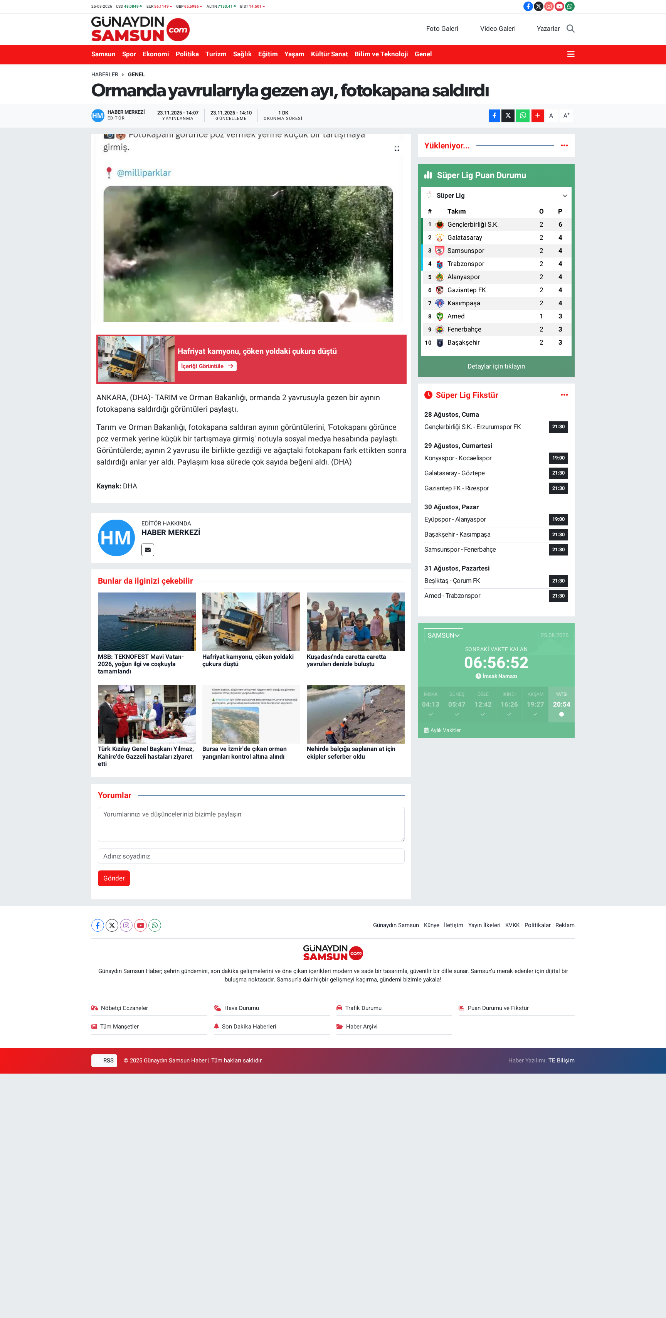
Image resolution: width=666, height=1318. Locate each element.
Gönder (114, 878)
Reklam (565, 925)
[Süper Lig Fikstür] (564, 395)
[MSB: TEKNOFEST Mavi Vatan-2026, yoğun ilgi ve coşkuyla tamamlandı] (147, 621)
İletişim (453, 925)
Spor (129, 54)
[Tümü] (564, 145)
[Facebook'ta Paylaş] (494, 115)
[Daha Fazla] (537, 115)
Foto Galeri (442, 28)
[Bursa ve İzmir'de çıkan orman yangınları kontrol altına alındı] (251, 713)
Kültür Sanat (329, 54)
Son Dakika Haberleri (249, 1026)
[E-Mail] (147, 550)
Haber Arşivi (362, 1026)
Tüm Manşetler (119, 1026)
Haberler (104, 74)
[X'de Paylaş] (508, 115)
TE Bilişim (561, 1060)
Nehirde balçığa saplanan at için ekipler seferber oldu (351, 752)
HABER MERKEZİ (170, 532)
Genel (423, 54)
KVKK (512, 925)
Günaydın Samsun (396, 925)
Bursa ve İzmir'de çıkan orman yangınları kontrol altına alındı (244, 752)
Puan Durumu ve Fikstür (498, 1008)
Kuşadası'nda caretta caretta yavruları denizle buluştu (346, 660)
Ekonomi (156, 54)
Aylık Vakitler (446, 730)
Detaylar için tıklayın (496, 366)
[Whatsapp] (154, 925)
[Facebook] (97, 925)
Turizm (216, 54)
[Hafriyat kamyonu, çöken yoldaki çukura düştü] (251, 621)
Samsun (103, 54)
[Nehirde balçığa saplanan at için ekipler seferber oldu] (356, 713)
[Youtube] (140, 925)
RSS (108, 1060)
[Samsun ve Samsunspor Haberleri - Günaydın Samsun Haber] (140, 28)
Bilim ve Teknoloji (381, 54)
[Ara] (571, 29)
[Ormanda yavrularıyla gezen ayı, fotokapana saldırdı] (251, 228)
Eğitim (268, 54)
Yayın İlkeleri (484, 925)
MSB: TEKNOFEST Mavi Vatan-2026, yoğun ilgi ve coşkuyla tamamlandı (141, 664)
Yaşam (294, 54)
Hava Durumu (241, 1008)
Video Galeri (498, 28)
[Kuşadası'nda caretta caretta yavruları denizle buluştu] (356, 621)
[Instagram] (126, 925)
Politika (187, 54)
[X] (112, 925)
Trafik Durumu (363, 1008)
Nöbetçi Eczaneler (124, 1008)
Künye (431, 925)
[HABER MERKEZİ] (116, 537)
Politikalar (538, 925)
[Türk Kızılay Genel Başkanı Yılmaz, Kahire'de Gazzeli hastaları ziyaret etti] (147, 713)
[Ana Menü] (571, 54)
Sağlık (242, 54)
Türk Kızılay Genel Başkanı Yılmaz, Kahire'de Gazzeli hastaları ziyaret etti (146, 756)
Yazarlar (548, 28)
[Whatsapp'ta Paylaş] (523, 115)
